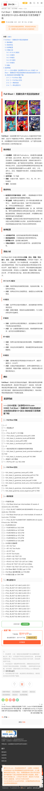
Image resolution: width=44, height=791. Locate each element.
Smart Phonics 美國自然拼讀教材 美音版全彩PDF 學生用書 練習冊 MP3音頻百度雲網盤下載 (12, 709)
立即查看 (25, 624)
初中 (15, 22)
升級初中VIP (32, 637)
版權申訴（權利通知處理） (34, 788)
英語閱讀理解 (23, 694)
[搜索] (34, 3)
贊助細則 (4, 752)
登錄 (23, 722)
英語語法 (14, 694)
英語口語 (32, 691)
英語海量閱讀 (6, 694)
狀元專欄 (10, 22)
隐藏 (9, 37)
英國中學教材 (6, 691)
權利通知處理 (10, 671)
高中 (19, 22)
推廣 (31, 22)
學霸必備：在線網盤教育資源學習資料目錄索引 (14, 744)
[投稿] (30, 3)
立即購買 (22, 642)
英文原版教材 (16, 691)
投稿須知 (4, 758)
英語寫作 (24, 691)
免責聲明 (4, 755)
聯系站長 (4, 761)
